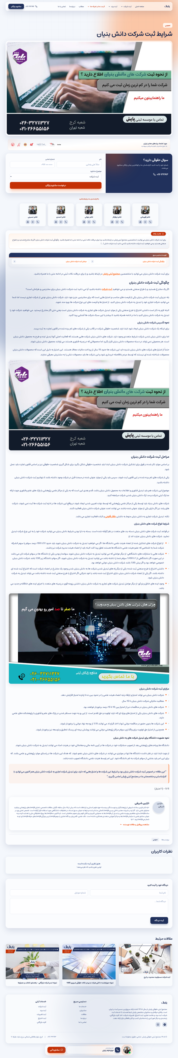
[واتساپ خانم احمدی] (61, 222)
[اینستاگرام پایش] (158, 1024)
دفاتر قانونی (110, 516)
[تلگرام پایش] (164, 1024)
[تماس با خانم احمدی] (66, 222)
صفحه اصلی (139, 6)
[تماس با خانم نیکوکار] (122, 222)
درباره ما (72, 6)
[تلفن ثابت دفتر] (140, 222)
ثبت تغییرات (41, 1014)
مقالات (83, 1014)
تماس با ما (62, 6)
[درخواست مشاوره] (127, 1050)
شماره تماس (50, 159)
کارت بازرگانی (41, 1022)
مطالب (81, 6)
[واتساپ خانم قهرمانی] (145, 222)
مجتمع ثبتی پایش (111, 273)
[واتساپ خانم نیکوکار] (117, 222)
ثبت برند (43, 1010)
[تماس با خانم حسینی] (38, 222)
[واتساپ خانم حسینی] (33, 222)
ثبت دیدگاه (159, 920)
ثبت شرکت (107, 289)
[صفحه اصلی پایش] (167, 6)
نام (100, 159)
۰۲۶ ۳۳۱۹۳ (162, 174)
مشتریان (83, 1010)
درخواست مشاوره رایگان (55, 185)
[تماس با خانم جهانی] (94, 222)
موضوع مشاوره (96, 171)
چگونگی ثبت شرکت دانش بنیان (153, 261)
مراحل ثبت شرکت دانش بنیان (76, 261)
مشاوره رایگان (16, 6)
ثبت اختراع (42, 1018)
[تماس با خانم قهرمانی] (150, 222)
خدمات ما (82, 1006)
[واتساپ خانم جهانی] (89, 222)
